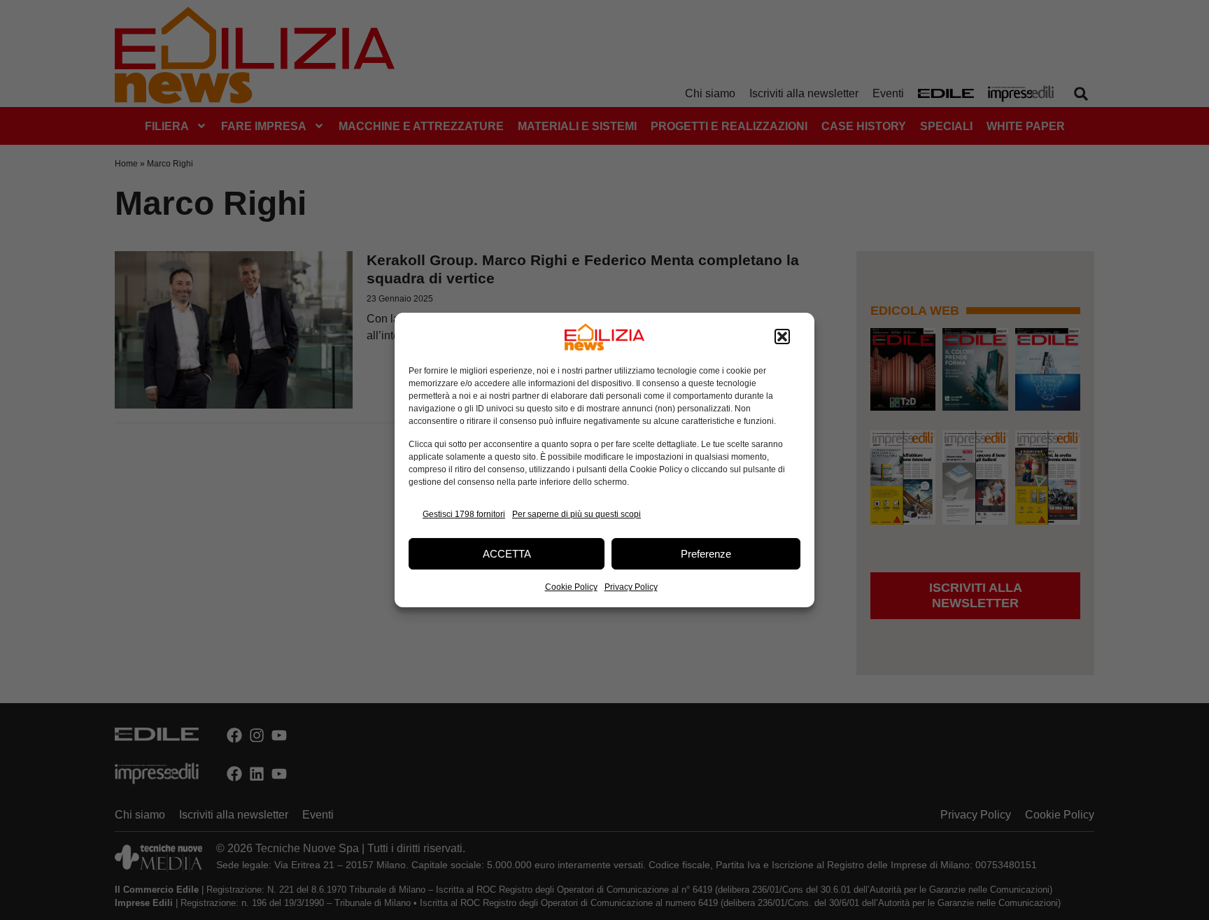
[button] (782, 337)
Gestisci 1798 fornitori (464, 514)
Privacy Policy (631, 587)
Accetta (507, 554)
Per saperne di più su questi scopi (576, 514)
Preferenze (706, 554)
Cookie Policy (571, 587)
